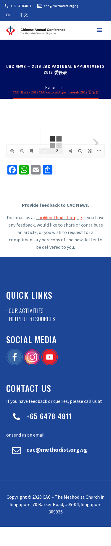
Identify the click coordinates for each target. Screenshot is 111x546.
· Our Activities (25, 310)
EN (8, 14)
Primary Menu (99, 30)
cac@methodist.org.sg (61, 6)
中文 (24, 14)
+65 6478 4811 (20, 6)
